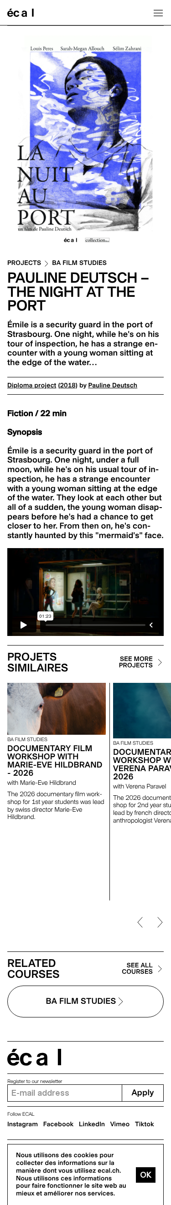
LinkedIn (92, 1124)
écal (34, 1057)
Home (20, 13)
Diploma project (31, 385)
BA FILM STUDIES (79, 263)
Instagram (22, 1124)
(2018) (68, 385)
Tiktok (144, 1124)
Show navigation (158, 13)
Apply (142, 1093)
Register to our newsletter (34, 1081)
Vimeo (120, 1124)
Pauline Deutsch (113, 385)
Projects (24, 263)
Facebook (58, 1124)
